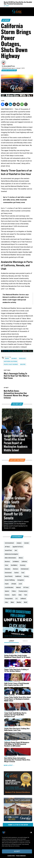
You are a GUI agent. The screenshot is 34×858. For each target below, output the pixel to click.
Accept (17, 851)
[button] (31, 832)
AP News (5, 20)
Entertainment (8, 681)
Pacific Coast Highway (11, 364)
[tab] (11, 641)
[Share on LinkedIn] (10, 104)
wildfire (22, 364)
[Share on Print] (14, 104)
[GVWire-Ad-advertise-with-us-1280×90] (17, 96)
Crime (6, 667)
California (7, 740)
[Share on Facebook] (2, 104)
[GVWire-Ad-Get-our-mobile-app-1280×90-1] (17, 352)
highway (14, 358)
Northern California (10, 361)
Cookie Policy (11, 855)
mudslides (22, 358)
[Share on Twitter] (6, 104)
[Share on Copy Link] (26, 104)
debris (7, 358)
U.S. (5, 494)
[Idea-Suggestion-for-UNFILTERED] (18, 637)
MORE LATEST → (9, 765)
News (5, 756)
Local (6, 695)
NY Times (3, 5)
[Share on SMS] (22, 104)
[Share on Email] (18, 104)
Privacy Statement (21, 855)
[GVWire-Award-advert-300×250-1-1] (18, 794)
